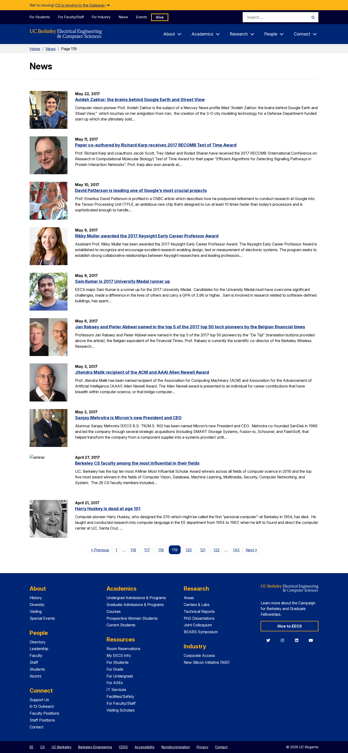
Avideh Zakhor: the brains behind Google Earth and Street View (140, 99)
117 (147, 550)
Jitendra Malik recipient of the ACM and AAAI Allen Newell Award (142, 372)
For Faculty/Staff (71, 17)
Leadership (39, 648)
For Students (40, 17)
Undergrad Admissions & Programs (136, 597)
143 (236, 550)
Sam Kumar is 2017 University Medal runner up (122, 281)
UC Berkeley (61, 747)
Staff (34, 662)
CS (42, 747)
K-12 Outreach (42, 706)
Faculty (36, 655)
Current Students (121, 625)
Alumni (35, 676)
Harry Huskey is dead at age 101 (107, 508)
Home (35, 48)
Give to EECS (289, 626)
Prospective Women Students (132, 618)
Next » (253, 549)
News (123, 17)
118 (161, 550)
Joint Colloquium (198, 625)
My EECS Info (119, 655)
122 (216, 550)
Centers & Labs (197, 604)
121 (202, 550)
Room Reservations (123, 648)
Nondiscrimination (175, 747)
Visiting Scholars (121, 710)
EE (31, 747)
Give (160, 17)
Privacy (202, 747)
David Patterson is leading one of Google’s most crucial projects (141, 190)
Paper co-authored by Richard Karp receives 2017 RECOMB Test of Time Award (155, 145)
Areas (189, 597)
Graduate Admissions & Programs (135, 604)
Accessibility (145, 747)
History (36, 597)
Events (141, 17)
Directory (37, 642)
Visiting (36, 611)
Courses (114, 611)
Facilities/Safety (120, 696)
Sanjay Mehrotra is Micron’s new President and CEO (128, 417)
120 (189, 550)
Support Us (39, 699)
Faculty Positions (44, 713)
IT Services (116, 689)
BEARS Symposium (201, 631)
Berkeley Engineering (95, 747)
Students (37, 669)
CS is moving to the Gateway (80, 5)
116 (133, 550)
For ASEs (115, 682)
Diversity (37, 604)
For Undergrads (120, 676)
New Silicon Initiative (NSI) (207, 662)
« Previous (101, 549)
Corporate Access (199, 655)
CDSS (123, 747)
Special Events (42, 618)
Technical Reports (199, 611)
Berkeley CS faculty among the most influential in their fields (137, 463)
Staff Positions (42, 720)
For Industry (101, 17)
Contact (36, 727)
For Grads (115, 669)
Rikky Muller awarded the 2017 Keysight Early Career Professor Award (147, 235)
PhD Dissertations (199, 618)
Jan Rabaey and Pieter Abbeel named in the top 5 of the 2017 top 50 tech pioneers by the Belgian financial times (190, 326)
